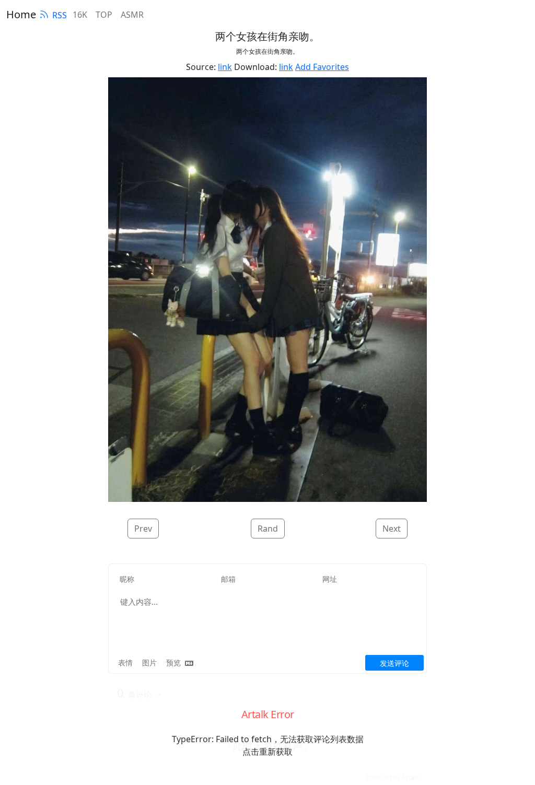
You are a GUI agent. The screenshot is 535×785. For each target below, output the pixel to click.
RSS (59, 15)
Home (21, 14)
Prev (143, 528)
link (225, 67)
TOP (104, 14)
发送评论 (394, 663)
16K (80, 14)
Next (391, 528)
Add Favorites (322, 67)
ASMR (132, 14)
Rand (268, 528)
